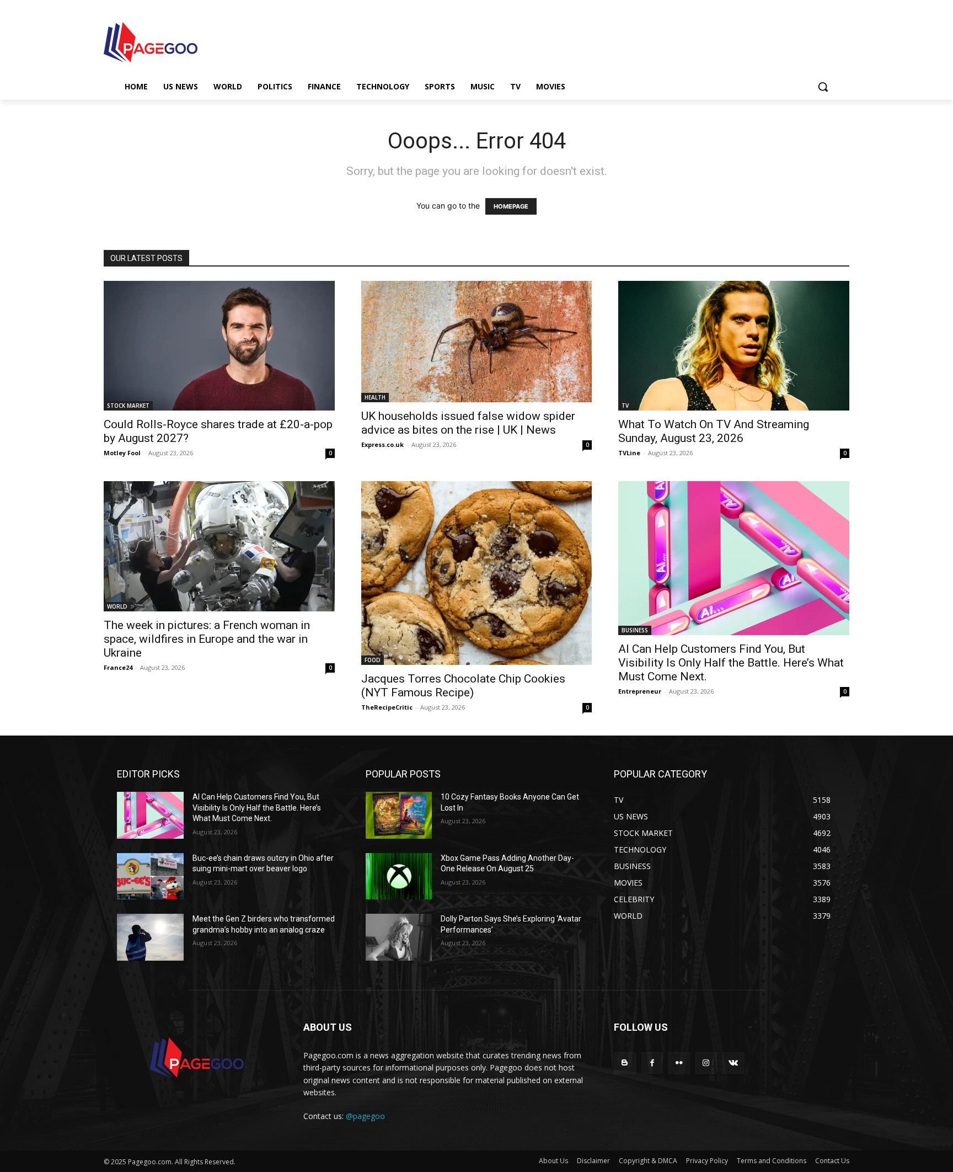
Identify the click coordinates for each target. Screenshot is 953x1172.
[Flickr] (679, 1063)
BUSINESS (635, 630)
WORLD (117, 606)
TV (625, 405)
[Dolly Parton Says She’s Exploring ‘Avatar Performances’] (399, 937)
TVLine (629, 453)
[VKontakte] (733, 1063)
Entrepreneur (639, 691)
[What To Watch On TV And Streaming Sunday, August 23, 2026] (733, 346)
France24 (118, 667)
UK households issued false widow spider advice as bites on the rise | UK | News (468, 422)
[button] (823, 86)
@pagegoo (365, 1116)
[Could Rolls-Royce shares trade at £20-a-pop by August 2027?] (219, 346)
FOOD (373, 660)
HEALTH (375, 397)
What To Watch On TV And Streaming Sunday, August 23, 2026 (713, 431)
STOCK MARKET (128, 405)
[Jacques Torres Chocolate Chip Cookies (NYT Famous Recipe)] (476, 573)
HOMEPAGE (511, 206)
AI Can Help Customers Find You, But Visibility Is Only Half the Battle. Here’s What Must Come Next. (731, 662)
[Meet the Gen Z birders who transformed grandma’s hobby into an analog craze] (150, 937)
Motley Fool (122, 453)
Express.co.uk (382, 444)
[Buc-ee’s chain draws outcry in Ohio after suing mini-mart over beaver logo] (150, 876)
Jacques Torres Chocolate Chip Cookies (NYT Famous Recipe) (463, 685)
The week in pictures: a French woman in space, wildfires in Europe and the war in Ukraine (207, 639)
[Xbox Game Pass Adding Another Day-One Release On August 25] (399, 876)
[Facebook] (652, 1063)
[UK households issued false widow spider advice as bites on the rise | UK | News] (476, 341)
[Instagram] (706, 1063)
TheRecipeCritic (387, 707)
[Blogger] (624, 1063)
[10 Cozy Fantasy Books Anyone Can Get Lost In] (399, 815)
